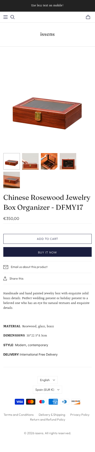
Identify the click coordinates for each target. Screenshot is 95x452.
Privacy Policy (79, 415)
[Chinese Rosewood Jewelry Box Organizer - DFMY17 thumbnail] (11, 161)
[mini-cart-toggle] (88, 17)
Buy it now (47, 252)
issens (47, 34)
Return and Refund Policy (47, 419)
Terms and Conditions (19, 415)
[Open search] (12, 17)
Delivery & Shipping (52, 415)
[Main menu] (5, 17)
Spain (44, 390)
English (45, 380)
